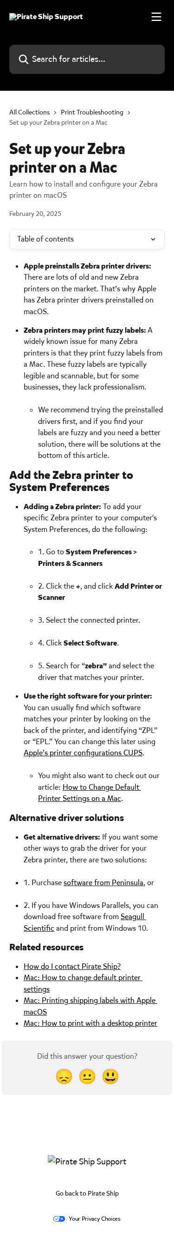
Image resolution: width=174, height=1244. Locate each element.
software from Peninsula (103, 883)
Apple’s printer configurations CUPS (83, 753)
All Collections (29, 112)
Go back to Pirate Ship (87, 1193)
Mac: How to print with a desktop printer (90, 1023)
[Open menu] (156, 16)
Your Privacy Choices (95, 1219)
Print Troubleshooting (92, 112)
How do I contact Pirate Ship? (72, 966)
